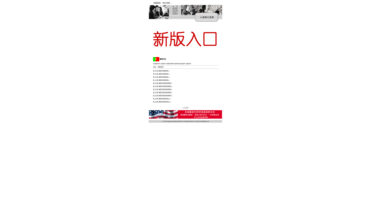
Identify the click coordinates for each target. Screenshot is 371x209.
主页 (154, 67)
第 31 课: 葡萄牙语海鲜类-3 (161, 77)
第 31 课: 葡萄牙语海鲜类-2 (161, 74)
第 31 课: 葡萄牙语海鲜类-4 (161, 80)
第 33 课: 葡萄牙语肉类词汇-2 (162, 101)
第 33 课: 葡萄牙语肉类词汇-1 (162, 98)
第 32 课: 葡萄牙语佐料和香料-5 (162, 95)
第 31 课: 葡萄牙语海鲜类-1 (161, 71)
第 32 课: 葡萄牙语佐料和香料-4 (162, 92)
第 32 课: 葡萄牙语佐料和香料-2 (162, 86)
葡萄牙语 (160, 67)
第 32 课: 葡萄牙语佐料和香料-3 (162, 89)
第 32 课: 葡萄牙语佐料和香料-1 (162, 83)
